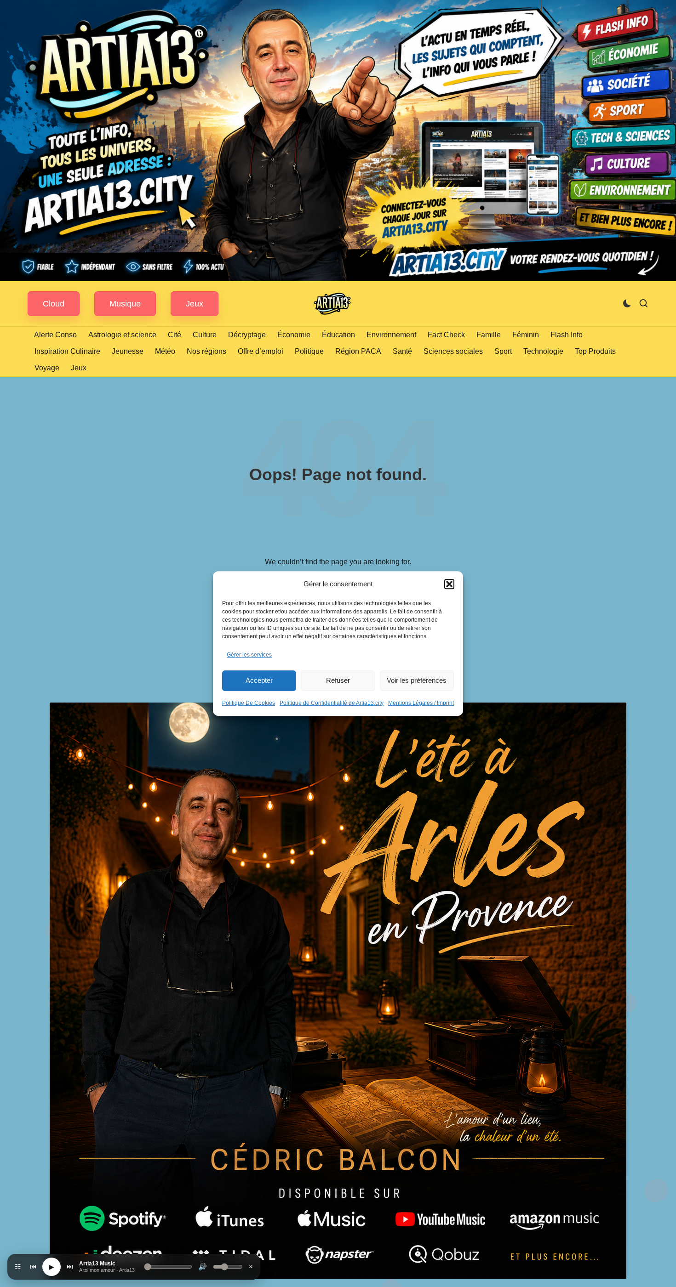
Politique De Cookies (248, 703)
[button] (449, 584)
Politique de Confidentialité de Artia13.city (332, 703)
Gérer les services (249, 655)
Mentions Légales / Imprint (421, 703)
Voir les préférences (417, 680)
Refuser (338, 680)
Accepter (259, 680)
